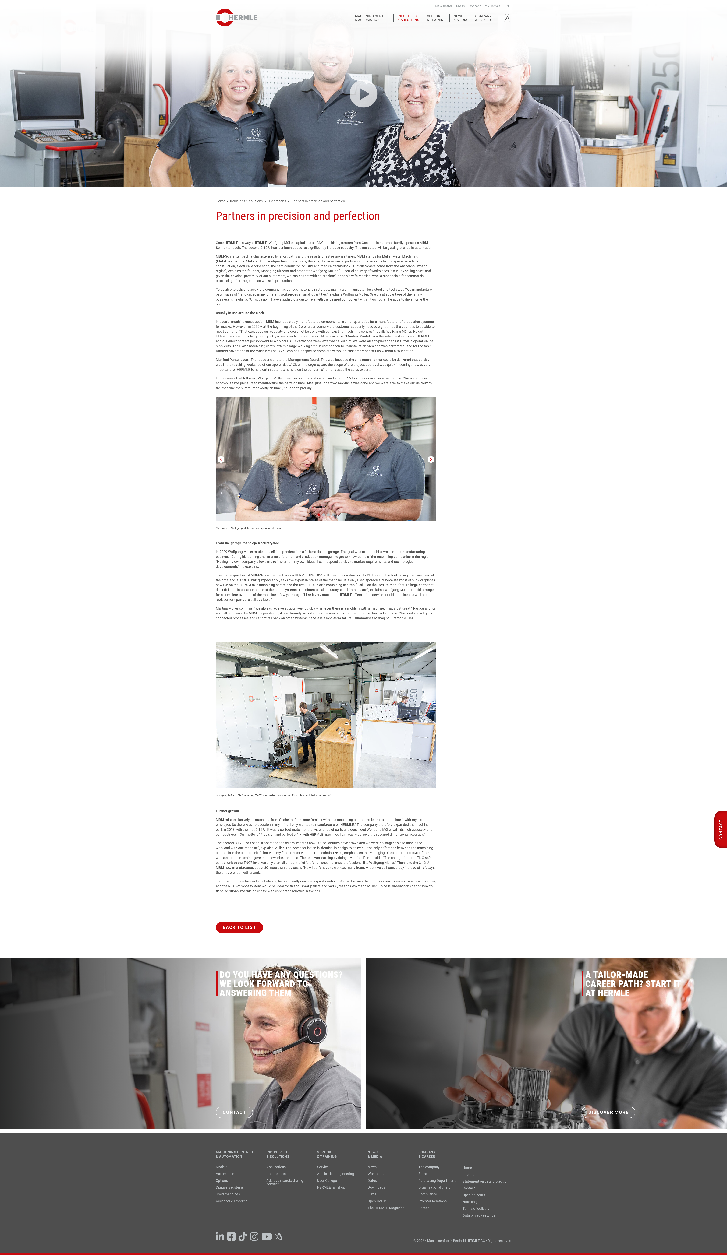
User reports (277, 201)
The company (429, 1167)
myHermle (492, 6)
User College (327, 1181)
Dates (372, 1181)
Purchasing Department (437, 1181)
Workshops (376, 1174)
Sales (422, 1174)
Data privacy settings (479, 1215)
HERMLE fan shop (331, 1187)
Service (323, 1167)
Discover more (608, 1112)
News (372, 1167)
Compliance (427, 1194)
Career (423, 1208)
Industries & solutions (408, 18)
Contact (475, 6)
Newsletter (443, 6)
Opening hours (474, 1195)
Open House (377, 1201)
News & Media (460, 18)
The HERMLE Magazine (386, 1208)
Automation (225, 1174)
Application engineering (335, 1174)
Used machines (228, 1194)
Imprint (468, 1174)
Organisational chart (434, 1187)
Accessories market (231, 1201)
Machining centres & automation (372, 18)
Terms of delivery (476, 1208)
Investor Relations (432, 1201)
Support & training (436, 18)
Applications (276, 1167)
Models (221, 1167)
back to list (239, 927)
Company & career (483, 18)
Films (372, 1194)
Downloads (376, 1187)
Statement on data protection (485, 1181)
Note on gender (475, 1202)
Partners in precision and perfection (318, 201)
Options (222, 1181)
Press (460, 6)
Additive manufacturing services (284, 1182)
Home (221, 201)
